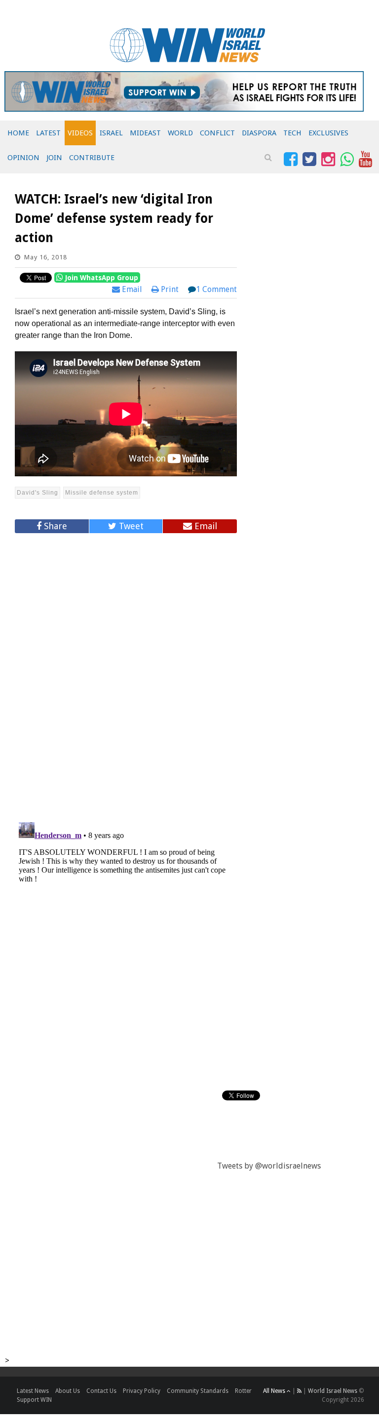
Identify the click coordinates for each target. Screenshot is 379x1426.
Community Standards (197, 1390)
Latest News (33, 1390)
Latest (48, 132)
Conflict (217, 132)
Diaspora (259, 132)
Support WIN (34, 1399)
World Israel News (332, 1390)
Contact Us (101, 1390)
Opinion (23, 157)
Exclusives (328, 132)
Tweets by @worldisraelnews (269, 1166)
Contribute (91, 157)
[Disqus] (126, 673)
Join (54, 157)
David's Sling (37, 492)
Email (131, 289)
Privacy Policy (141, 1390)
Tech (292, 132)
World (180, 132)
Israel (111, 132)
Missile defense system (101, 492)
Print (169, 289)
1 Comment (216, 289)
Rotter (243, 1390)
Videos (80, 132)
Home (18, 132)
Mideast (145, 132)
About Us (67, 1390)
